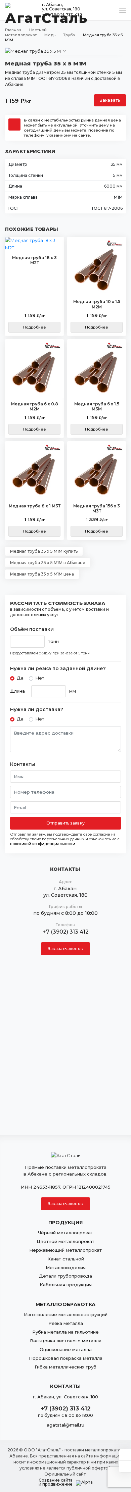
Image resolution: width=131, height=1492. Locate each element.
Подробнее (34, 327)
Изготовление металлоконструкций (65, 1314)
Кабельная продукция (66, 1284)
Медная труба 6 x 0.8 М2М (34, 406)
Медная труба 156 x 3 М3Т (96, 508)
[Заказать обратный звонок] (125, 1466)
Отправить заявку (65, 823)
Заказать (110, 100)
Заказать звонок (65, 948)
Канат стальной (65, 1258)
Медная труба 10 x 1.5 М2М (96, 304)
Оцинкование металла (66, 1349)
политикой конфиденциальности (42, 843)
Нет (39, 678)
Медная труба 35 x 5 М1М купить (44, 551)
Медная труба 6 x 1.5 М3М (96, 406)
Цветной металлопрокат (65, 1241)
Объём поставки (32, 629)
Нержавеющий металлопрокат (65, 1250)
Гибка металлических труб (65, 1367)
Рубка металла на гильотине (65, 1332)
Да (20, 678)
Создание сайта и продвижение (56, 1482)
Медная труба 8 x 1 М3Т (34, 505)
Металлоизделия (66, 1267)
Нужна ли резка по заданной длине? (58, 668)
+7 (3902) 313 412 (66, 932)
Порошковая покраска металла (65, 1358)
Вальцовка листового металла (65, 1340)
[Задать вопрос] (125, 1454)
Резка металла (65, 1323)
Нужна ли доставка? (36, 709)
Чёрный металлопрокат (65, 1232)
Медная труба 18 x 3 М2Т (34, 260)
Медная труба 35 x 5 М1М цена (42, 574)
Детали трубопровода (65, 1276)
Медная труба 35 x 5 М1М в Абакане (47, 562)
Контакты (22, 764)
